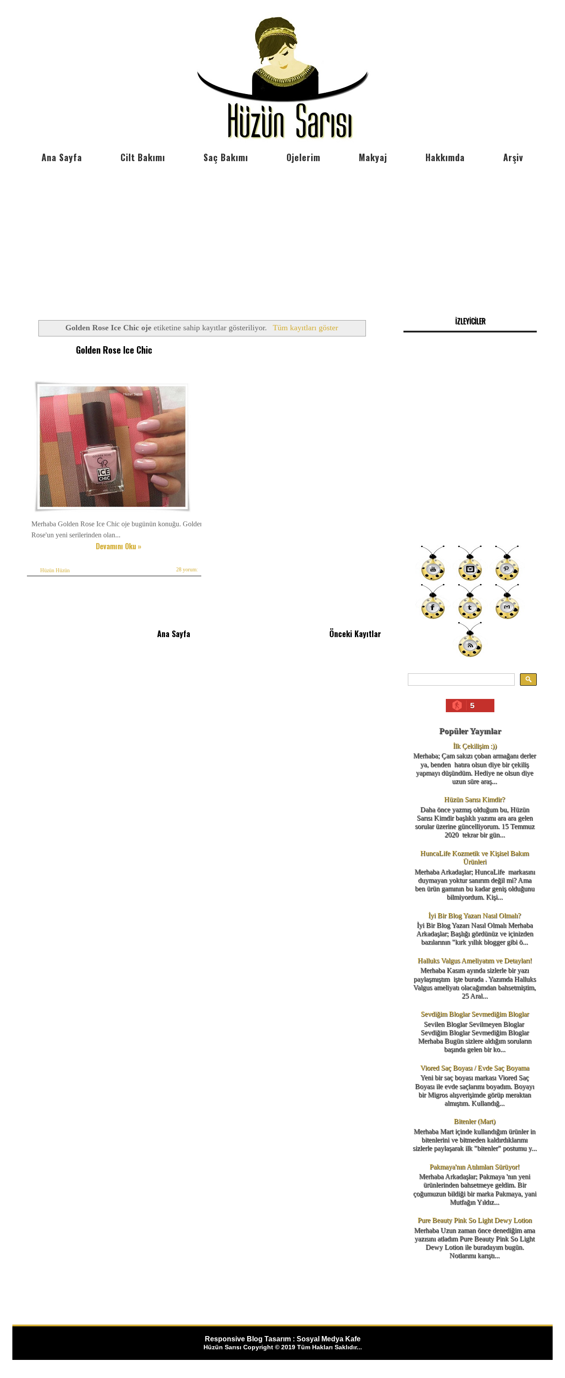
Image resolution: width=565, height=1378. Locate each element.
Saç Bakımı (225, 157)
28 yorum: (187, 569)
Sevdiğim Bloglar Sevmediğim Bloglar (475, 1014)
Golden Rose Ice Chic (114, 349)
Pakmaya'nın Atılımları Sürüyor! (474, 1166)
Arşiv (513, 157)
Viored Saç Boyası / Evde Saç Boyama (474, 1068)
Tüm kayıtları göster (305, 327)
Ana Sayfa (61, 157)
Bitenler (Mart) (474, 1121)
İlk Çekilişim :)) (475, 746)
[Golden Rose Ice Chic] (112, 512)
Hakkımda (445, 157)
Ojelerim (303, 157)
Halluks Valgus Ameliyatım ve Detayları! (475, 960)
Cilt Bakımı (143, 157)
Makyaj (373, 157)
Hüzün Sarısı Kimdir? (474, 799)
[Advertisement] (282, 234)
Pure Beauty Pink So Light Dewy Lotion (475, 1220)
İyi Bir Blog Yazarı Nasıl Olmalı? (474, 915)
